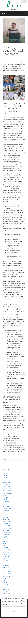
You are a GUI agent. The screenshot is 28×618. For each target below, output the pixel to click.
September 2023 (7, 534)
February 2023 (7, 547)
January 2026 (6, 486)
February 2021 (7, 591)
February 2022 (7, 569)
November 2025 (7, 489)
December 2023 (7, 528)
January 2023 (6, 550)
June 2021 (6, 582)
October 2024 (7, 508)
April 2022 (6, 565)
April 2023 (6, 543)
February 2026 (7, 484)
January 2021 (6, 593)
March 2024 (6, 521)
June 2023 (6, 539)
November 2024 (7, 506)
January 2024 (6, 526)
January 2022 (6, 572)
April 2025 (6, 502)
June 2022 (6, 561)
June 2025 (6, 497)
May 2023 (6, 541)
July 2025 (5, 495)
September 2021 (7, 578)
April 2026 (6, 480)
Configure (14, 614)
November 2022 (7, 552)
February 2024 (7, 523)
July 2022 (5, 558)
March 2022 (6, 567)
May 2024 (6, 517)
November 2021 (7, 574)
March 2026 (6, 482)
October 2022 (7, 554)
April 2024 (6, 519)
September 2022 (7, 556)
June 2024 (6, 515)
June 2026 (6, 475)
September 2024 (7, 510)
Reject (14, 611)
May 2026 (6, 478)
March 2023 (6, 545)
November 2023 (7, 530)
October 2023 (7, 532)
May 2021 (6, 585)
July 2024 (5, 513)
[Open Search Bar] (26, 13)
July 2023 (5, 537)
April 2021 (6, 587)
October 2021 (7, 576)
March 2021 (6, 589)
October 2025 (7, 491)
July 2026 (5, 473)
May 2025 (6, 499)
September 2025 (7, 493)
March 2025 (6, 504)
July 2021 (5, 580)
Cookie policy (11, 604)
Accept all (14, 607)
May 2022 (6, 563)
